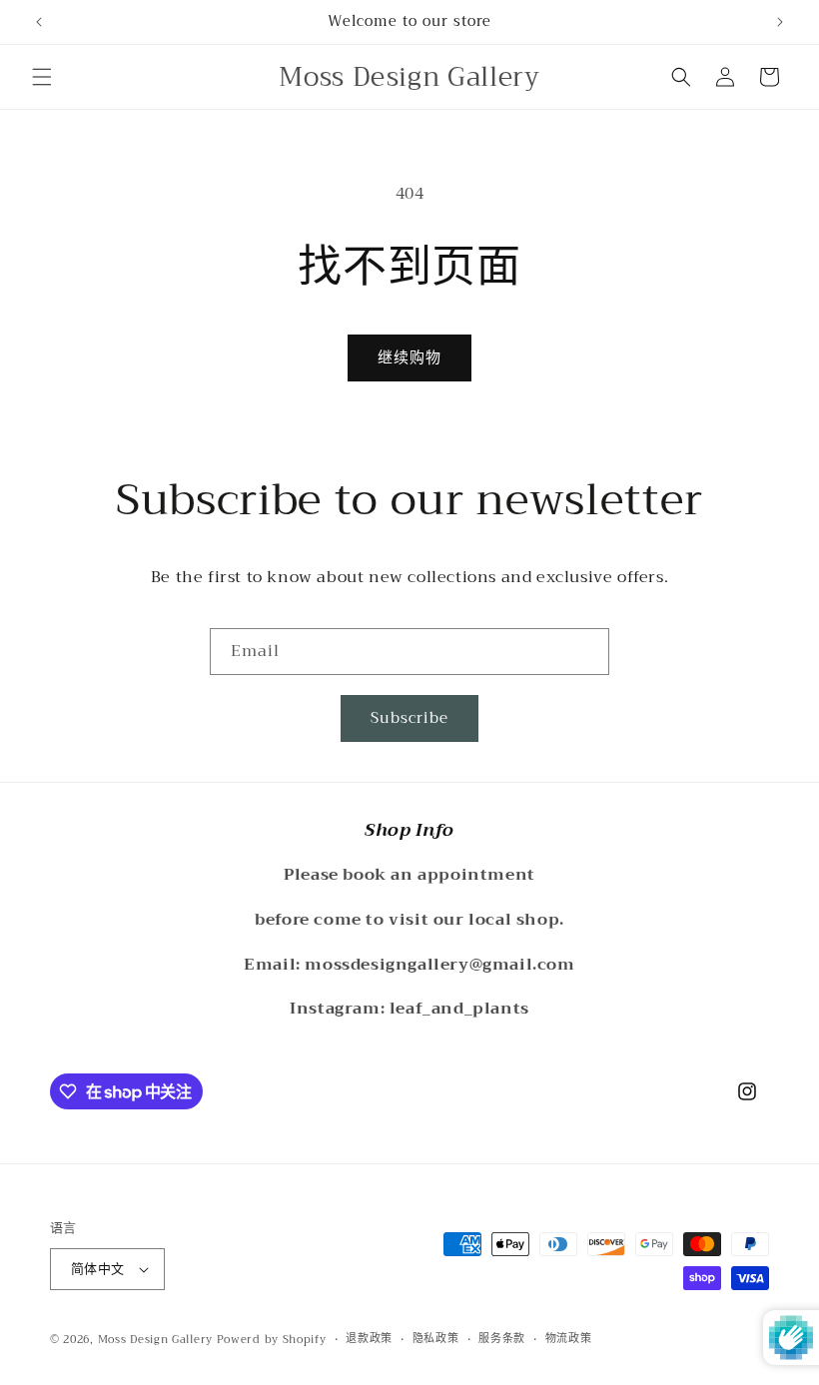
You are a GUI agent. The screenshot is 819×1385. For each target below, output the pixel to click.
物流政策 (568, 1339)
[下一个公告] (780, 22)
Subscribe (409, 718)
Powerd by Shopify (272, 1339)
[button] (42, 77)
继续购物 (409, 357)
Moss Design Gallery (155, 1339)
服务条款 (501, 1339)
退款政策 (369, 1339)
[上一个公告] (39, 22)
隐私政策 (435, 1339)
